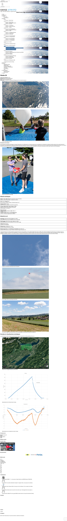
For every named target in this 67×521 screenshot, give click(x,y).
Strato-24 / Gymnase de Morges (11, 48)
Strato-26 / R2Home (9, 51)
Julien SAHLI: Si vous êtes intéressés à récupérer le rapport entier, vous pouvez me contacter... (17, 482)
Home (3, 14)
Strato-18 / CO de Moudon (10, 40)
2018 (5, 37)
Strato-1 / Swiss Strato (9, 20)
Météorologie (6, 65)
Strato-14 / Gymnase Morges (10, 35)
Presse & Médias (5, 70)
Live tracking (6, 68)
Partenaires (4, 62)
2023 (5, 50)
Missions (3, 18)
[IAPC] (27, 455)
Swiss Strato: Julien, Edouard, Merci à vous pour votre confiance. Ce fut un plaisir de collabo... (17, 486)
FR (2, 3)
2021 (5, 44)
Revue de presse (6, 71)
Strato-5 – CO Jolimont (9, 25)
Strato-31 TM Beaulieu (9, 56)
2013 (5, 21)
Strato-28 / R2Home (9, 53)
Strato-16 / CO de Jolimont (10, 36)
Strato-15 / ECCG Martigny (10, 38)
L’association (4, 15)
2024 (5, 54)
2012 (5, 19)
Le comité (5, 16)
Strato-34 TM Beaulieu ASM (10, 60)
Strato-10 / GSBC (8, 30)
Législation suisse (7, 64)
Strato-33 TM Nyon (9, 58)
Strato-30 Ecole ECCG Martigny (11, 55)
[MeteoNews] (34, 455)
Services (3, 63)
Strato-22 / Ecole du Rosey (10, 47)
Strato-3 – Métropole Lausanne (11, 22)
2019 (5, 41)
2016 (5, 31)
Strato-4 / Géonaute (9, 23)
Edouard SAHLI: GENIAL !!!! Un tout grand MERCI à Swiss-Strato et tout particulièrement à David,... (18, 493)
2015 (5, 28)
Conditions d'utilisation (20, 515)
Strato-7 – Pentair (9, 27)
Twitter (1, 509)
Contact (3, 73)
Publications (6, 72)
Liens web (5, 67)
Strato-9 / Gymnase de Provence (11, 29)
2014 (5, 24)
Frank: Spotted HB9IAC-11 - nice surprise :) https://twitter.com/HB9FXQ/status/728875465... (17, 479)
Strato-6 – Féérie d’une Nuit (10, 26)
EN (2, 5)
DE (2, 4)
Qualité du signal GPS (7, 66)
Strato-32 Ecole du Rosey (10, 57)
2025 (5, 59)
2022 (5, 46)
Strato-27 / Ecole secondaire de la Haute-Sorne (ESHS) (14, 52)
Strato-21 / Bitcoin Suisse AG (10, 45)
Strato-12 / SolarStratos (10, 33)
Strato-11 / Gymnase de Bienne (11, 32)
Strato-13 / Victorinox (9, 34)
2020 (5, 42)
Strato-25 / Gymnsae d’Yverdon (11, 49)
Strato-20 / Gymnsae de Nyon (10, 43)
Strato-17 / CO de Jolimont (10, 39)
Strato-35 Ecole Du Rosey (10, 61)
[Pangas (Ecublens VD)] (40, 455)
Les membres (6, 17)
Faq (4, 69)
